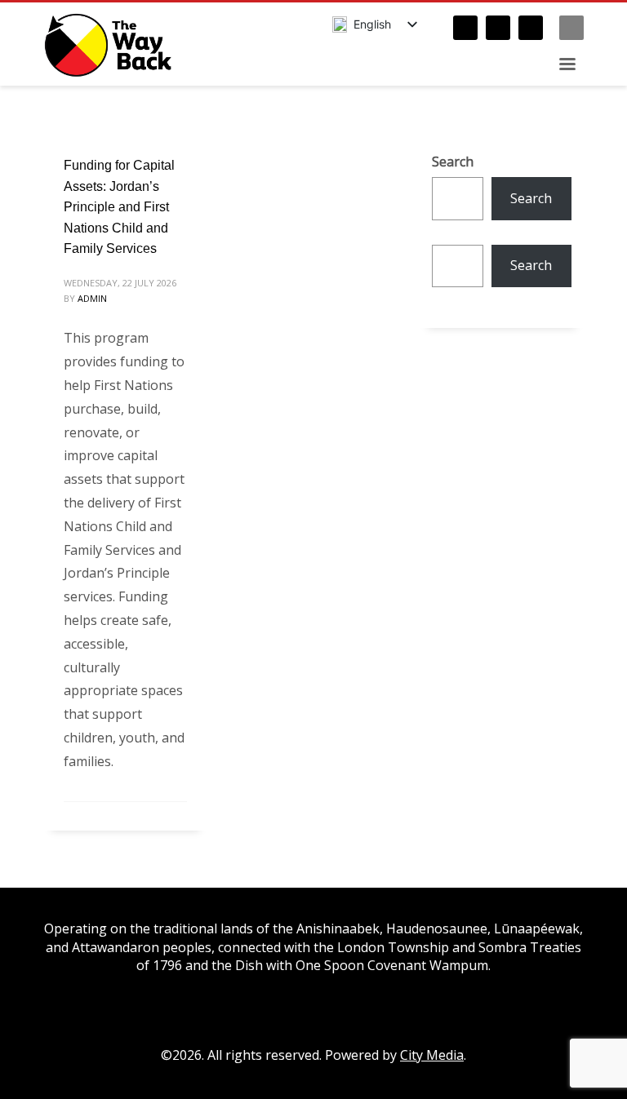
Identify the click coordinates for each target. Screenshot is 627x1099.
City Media (432, 1055)
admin (92, 298)
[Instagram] (498, 28)
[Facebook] (465, 28)
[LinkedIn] (530, 28)
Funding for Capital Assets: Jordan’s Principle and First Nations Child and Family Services (119, 206)
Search (453, 162)
